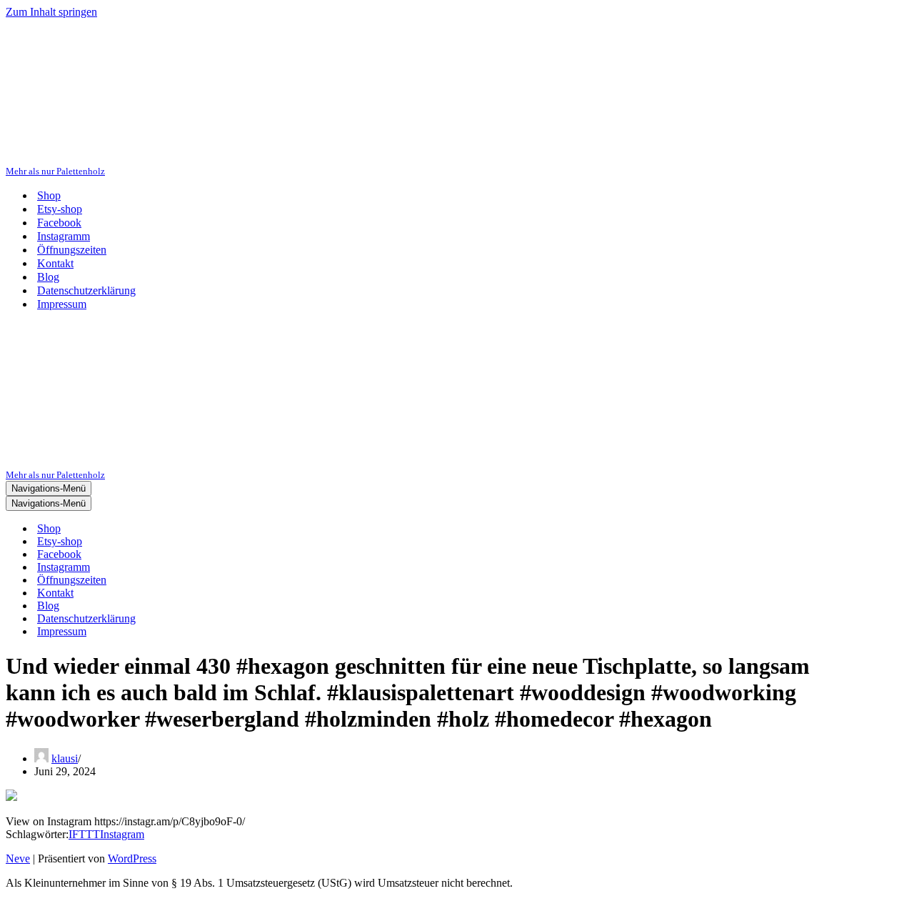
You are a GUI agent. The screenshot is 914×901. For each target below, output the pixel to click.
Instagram (122, 834)
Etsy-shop (59, 209)
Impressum (61, 304)
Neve (18, 858)
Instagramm (63, 236)
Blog (48, 277)
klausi (64, 758)
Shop (49, 195)
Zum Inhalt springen (51, 12)
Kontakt (55, 263)
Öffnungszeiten (71, 250)
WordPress (132, 858)
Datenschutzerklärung (86, 290)
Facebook (59, 222)
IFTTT (84, 834)
